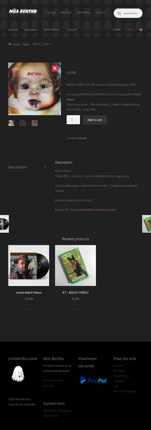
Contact (100, 12)
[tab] (28, 167)
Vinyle (26, 44)
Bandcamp (51, 415)
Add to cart (94, 120)
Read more (75, 309)
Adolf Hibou (84, 12)
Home (16, 44)
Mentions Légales (125, 391)
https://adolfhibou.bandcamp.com (92, 209)
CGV (116, 386)
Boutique (66, 12)
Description (17, 167)
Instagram (64, 410)
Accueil (51, 12)
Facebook (49, 410)
